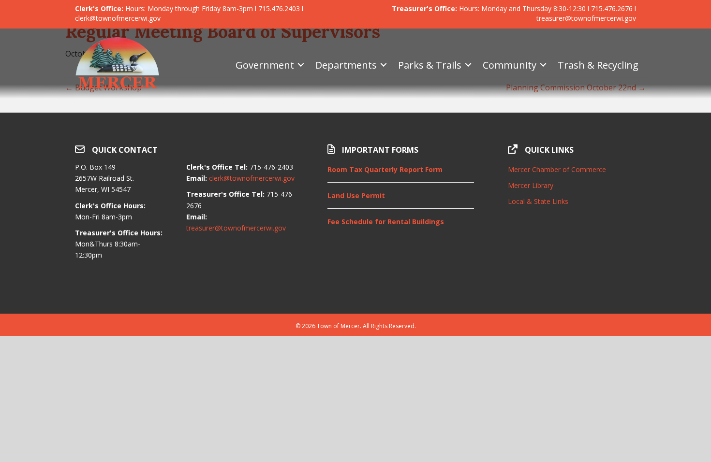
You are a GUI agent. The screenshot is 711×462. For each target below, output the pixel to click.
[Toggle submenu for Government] (301, 65)
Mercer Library (530, 185)
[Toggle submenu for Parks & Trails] (468, 65)
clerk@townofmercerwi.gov (252, 178)
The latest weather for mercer (572, 289)
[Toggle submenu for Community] (543, 65)
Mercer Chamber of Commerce (557, 169)
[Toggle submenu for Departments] (383, 65)
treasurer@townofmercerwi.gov (236, 227)
